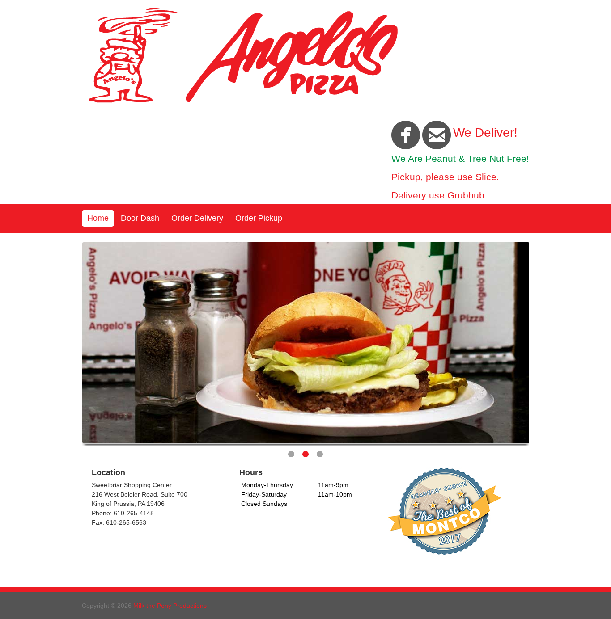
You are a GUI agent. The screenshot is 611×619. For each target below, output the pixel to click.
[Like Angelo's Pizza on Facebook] (405, 134)
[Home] (242, 102)
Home (98, 218)
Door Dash (140, 218)
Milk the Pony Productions (170, 605)
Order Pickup (258, 218)
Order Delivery (197, 218)
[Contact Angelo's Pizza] (436, 134)
